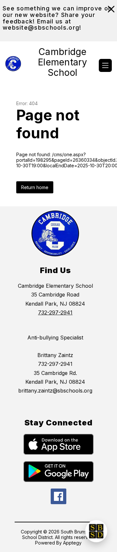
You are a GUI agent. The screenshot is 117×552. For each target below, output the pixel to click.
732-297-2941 (55, 312)
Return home (34, 187)
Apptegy (72, 542)
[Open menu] (105, 65)
